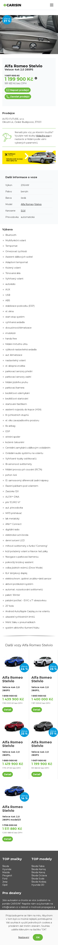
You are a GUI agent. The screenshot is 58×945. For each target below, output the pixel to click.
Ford (4, 878)
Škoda (5, 866)
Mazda (6, 872)
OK (38, 937)
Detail (7, 709)
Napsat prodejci (19, 90)
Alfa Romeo (27, 204)
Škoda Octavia (39, 875)
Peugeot (7, 875)
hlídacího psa (43, 135)
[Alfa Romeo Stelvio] (14, 661)
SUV (23, 210)
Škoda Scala (37, 878)
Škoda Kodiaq (38, 881)
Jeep (5, 881)
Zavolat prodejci (19, 96)
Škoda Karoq (38, 872)
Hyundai (6, 869)
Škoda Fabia (37, 866)
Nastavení (23, 937)
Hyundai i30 (37, 884)
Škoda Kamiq (38, 869)
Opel (4, 884)
